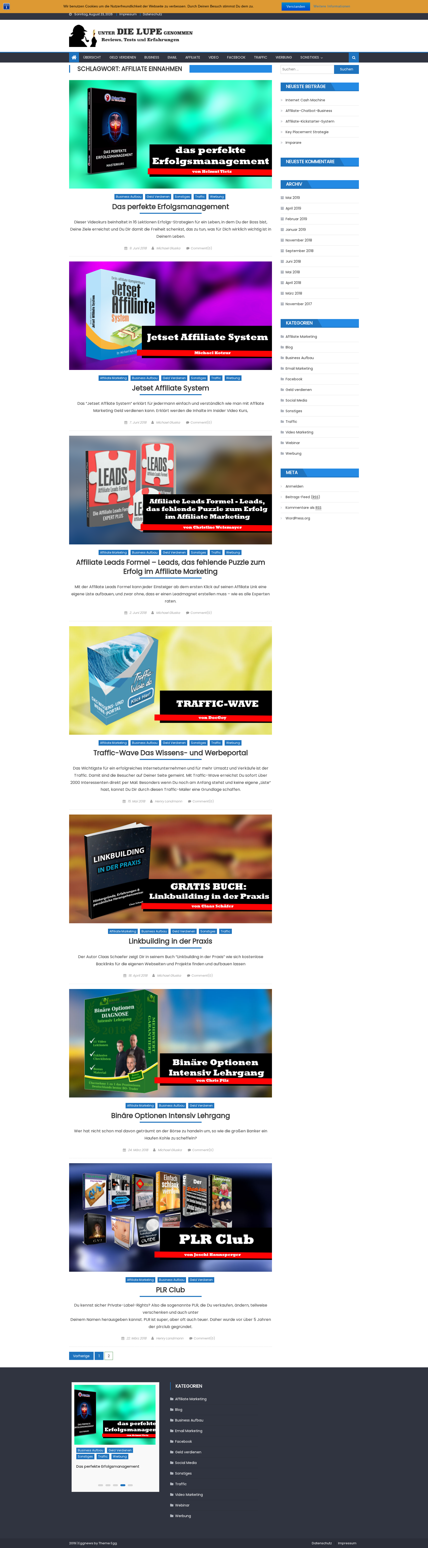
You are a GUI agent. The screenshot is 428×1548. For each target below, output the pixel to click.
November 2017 (299, 303)
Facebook (236, 57)
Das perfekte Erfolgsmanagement (170, 207)
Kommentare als (303, 507)
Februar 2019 (296, 218)
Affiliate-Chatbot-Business (309, 110)
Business (151, 57)
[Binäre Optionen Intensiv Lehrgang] (170, 1043)
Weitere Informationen (332, 6)
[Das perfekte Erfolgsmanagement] (170, 134)
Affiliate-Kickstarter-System (310, 121)
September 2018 (300, 250)
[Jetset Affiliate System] (170, 315)
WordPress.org (298, 518)
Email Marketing (299, 368)
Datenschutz (152, 14)
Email (172, 57)
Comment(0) (201, 248)
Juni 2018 (293, 261)
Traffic (260, 57)
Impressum (128, 14)
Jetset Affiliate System (170, 388)
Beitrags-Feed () (303, 496)
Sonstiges (309, 57)
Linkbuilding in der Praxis (170, 941)
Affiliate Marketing (113, 378)
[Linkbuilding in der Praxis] (170, 869)
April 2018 (293, 282)
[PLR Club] (170, 1217)
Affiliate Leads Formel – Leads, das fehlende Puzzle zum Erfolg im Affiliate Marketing (170, 567)
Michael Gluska (168, 248)
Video (214, 57)
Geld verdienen (122, 57)
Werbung (284, 57)
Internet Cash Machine (305, 100)
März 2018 (294, 293)
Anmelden (294, 486)
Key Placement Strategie (307, 131)
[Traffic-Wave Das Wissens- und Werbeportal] (170, 680)
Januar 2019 (296, 229)
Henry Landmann (168, 801)
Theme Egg (108, 1543)
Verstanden (296, 6)
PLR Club (170, 1290)
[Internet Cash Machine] (116, 1415)
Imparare (293, 142)
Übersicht (92, 57)
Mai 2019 (293, 197)
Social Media (296, 400)
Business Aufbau (128, 196)
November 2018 (299, 240)
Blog (289, 347)
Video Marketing (299, 432)
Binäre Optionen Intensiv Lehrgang (170, 1115)
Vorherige (81, 1356)
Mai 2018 (293, 272)
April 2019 (293, 208)
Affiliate (192, 57)
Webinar (293, 442)
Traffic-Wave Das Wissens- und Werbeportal (170, 753)
